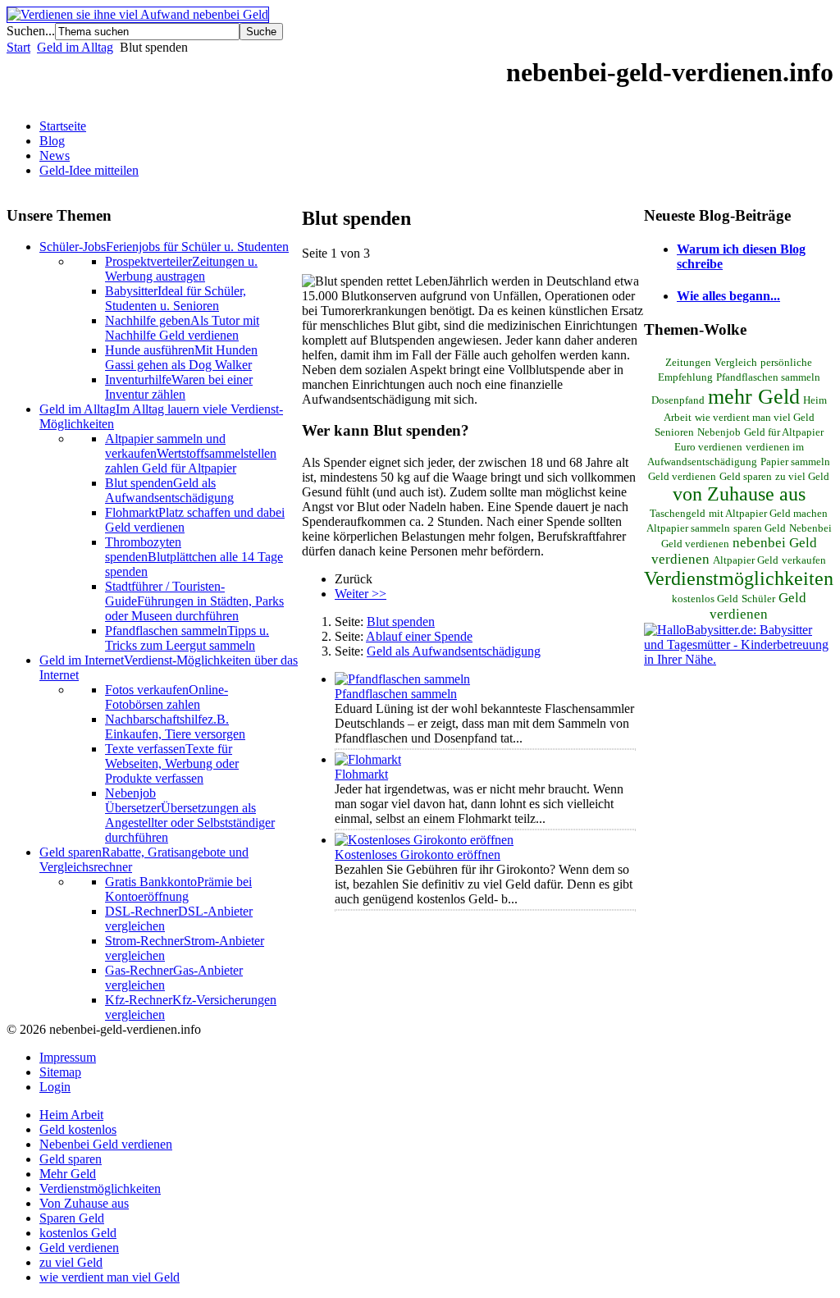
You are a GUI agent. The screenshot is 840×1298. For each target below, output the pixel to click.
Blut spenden (401, 621)
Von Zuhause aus (84, 1203)
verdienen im (775, 447)
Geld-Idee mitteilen (89, 170)
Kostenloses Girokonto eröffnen (417, 855)
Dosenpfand (678, 400)
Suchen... (31, 31)
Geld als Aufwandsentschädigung (454, 651)
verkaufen (804, 560)
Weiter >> (360, 594)
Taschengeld (677, 513)
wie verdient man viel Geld (755, 417)
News (54, 155)
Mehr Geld (67, 1174)
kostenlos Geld (705, 599)
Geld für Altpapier (784, 432)
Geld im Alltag (75, 47)
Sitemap (60, 1072)
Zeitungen (688, 362)
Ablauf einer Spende (419, 636)
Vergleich (735, 362)
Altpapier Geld (745, 560)
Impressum (67, 1057)
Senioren (674, 432)
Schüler (758, 599)
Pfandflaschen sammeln (396, 694)
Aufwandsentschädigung (702, 462)
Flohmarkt (361, 774)
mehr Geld (754, 396)
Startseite (62, 126)
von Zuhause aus (739, 494)
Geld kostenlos (77, 1129)
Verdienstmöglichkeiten (738, 578)
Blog (52, 141)
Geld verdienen (758, 606)
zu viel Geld (802, 476)
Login (55, 1087)
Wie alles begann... (728, 296)
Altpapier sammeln (688, 528)
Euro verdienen (708, 447)
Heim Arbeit (71, 1115)
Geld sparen (745, 476)
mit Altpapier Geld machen (768, 513)
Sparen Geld (71, 1218)
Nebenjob (719, 432)
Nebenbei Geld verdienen (105, 1144)
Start (18, 47)
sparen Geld (759, 528)
